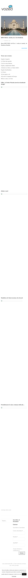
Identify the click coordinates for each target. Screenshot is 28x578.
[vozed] (7, 10)
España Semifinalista (6, 70)
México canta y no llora (7, 78)
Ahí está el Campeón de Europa (9, 76)
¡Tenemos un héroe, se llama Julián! (10, 67)
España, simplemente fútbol (8, 65)
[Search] (12, 520)
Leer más (14, 576)
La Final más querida (6, 61)
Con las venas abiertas (6, 63)
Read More (24, 48)
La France (3, 72)
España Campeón (5, 59)
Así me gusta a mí (5, 74)
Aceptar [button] (24, 574)
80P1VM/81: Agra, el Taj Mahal (12, 37)
